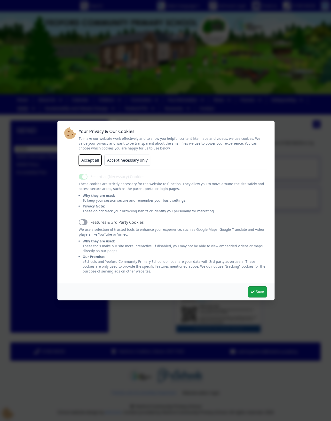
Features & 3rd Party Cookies (117, 222)
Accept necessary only (127, 160)
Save (259, 292)
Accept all (90, 160)
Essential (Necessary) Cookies (117, 176)
